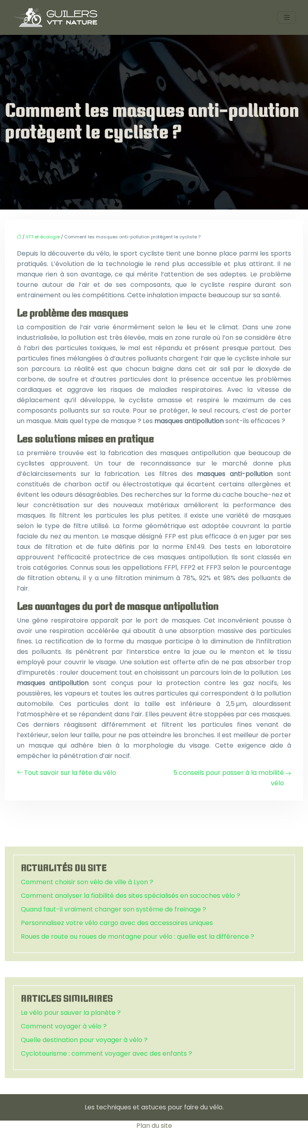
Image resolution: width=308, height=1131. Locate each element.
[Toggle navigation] (287, 17)
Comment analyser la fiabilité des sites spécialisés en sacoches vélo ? (130, 895)
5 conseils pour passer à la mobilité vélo (228, 778)
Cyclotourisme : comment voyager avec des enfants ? (106, 1053)
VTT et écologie (43, 237)
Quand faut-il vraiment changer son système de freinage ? (113, 909)
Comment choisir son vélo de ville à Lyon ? (87, 882)
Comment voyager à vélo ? (64, 1026)
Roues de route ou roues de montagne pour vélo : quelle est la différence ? (137, 936)
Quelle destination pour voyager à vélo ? (84, 1039)
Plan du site (154, 1125)
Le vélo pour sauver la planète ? (71, 1012)
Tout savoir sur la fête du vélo (70, 772)
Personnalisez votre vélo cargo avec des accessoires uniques (117, 922)
